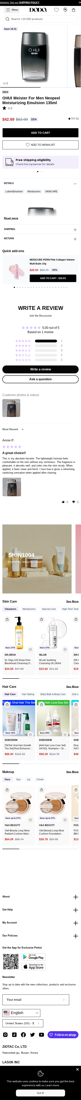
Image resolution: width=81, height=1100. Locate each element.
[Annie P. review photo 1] (11, 487)
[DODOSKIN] (38, 10)
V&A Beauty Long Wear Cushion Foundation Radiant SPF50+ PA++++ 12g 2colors (52, 832)
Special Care (49, 609)
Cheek (40, 779)
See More (72, 601)
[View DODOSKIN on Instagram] (5, 1035)
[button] (5, 108)
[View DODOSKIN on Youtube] (41, 1035)
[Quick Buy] (5, 788)
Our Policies (9, 935)
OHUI (5, 92)
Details (9, 183)
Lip (28, 779)
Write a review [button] (40, 369)
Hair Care (10, 694)
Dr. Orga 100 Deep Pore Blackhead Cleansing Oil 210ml (18, 662)
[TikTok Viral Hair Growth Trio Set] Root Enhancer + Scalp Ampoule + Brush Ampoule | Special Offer (18, 747)
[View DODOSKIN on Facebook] (23, 1035)
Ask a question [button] (40, 379)
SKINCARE (51, 191)
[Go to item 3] (43, 171)
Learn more (52, 1085)
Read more (11, 218)
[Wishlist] (56, 10)
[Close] (77, 1069)
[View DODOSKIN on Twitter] (32, 1035)
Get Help (7, 909)
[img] (73, 119)
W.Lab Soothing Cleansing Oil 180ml (50, 662)
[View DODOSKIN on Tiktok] (14, 1035)
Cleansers (10, 609)
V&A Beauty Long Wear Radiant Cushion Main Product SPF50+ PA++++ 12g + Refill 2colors (18, 832)
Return (9, 238)
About (6, 896)
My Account (9, 922)
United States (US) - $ (20, 1023)
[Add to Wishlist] (30, 649)
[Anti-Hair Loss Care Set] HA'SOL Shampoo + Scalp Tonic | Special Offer (53, 747)
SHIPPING (9, 229)
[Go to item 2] (40, 171)
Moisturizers (34, 191)
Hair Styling (28, 694)
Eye (19, 779)
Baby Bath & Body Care (53, 694)
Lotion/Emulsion (14, 191)
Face (7, 779)
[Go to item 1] (37, 171)
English (16, 1013)
